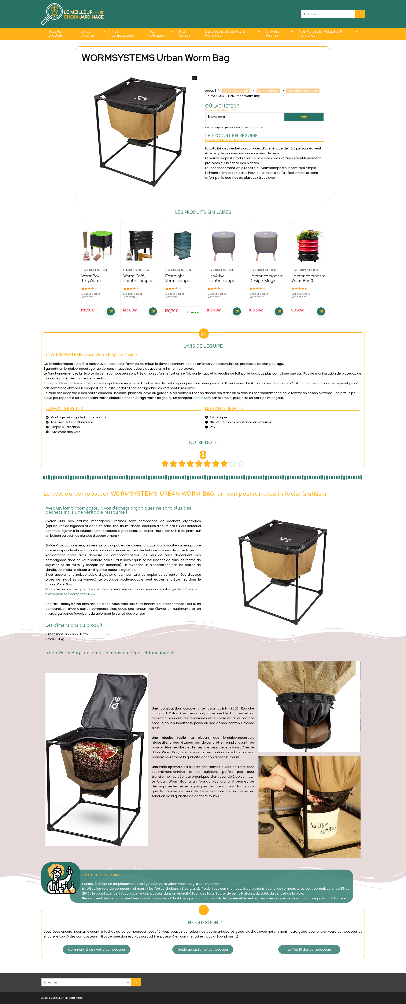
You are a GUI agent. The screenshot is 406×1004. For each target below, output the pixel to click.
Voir (304, 117)
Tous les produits (55, 33)
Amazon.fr (217, 117)
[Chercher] (360, 14)
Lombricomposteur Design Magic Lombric (269, 281)
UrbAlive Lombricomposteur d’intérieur (226, 281)
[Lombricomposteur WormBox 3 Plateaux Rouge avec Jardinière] (308, 246)
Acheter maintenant (111, 311)
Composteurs (268, 91)
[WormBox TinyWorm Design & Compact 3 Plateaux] (97, 246)
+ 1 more (193, 312)
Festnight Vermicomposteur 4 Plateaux (183, 281)
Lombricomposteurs (303, 91)
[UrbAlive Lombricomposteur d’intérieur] (223, 246)
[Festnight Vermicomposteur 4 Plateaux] (181, 246)
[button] (96, 949)
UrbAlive (204, 398)
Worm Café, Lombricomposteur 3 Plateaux (142, 281)
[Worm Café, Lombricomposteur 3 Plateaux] (139, 246)
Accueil (210, 91)
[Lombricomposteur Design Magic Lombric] (266, 246)
